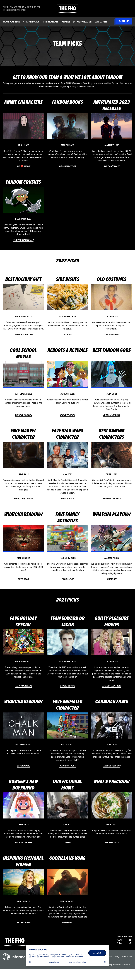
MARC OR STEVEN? (23, 498)
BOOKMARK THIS (67, 166)
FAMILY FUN (67, 579)
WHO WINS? (67, 922)
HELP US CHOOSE (23, 842)
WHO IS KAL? (67, 498)
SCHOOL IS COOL (23, 415)
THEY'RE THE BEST (112, 498)
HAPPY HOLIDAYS (23, 686)
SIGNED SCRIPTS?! (23, 334)
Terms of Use (126, 956)
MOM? (67, 842)
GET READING (23, 765)
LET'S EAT (67, 334)
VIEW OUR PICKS (67, 765)
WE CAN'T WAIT (111, 166)
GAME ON (111, 579)
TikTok (119, 943)
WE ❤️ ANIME (23, 166)
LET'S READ (23, 579)
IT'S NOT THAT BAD (111, 686)
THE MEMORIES (111, 334)
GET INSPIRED (23, 922)
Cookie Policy (113, 956)
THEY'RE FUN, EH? (111, 765)
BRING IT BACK (67, 415)
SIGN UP (124, 21)
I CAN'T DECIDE (67, 686)
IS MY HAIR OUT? (111, 415)
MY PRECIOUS (112, 842)
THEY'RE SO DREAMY (23, 240)
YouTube (120, 940)
